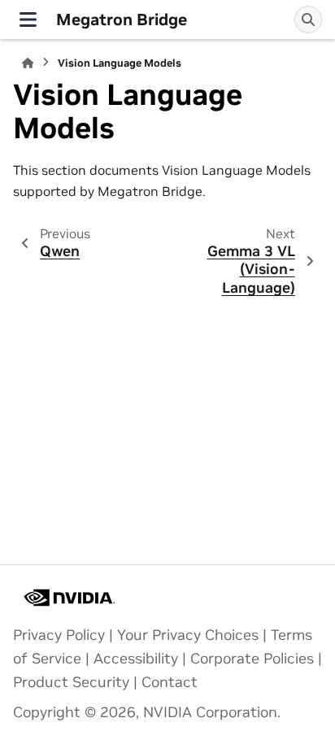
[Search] (308, 19)
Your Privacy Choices (188, 635)
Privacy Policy (59, 635)
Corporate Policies (252, 659)
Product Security (71, 682)
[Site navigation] (28, 19)
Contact (169, 682)
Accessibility (136, 659)
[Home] (27, 63)
